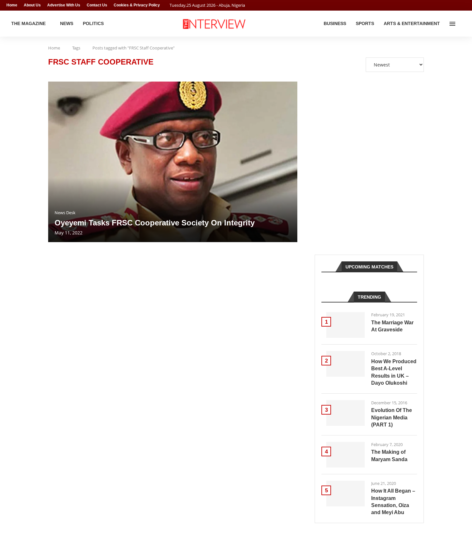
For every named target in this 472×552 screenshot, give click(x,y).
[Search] (462, 24)
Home (11, 5)
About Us (32, 5)
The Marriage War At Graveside (392, 326)
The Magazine (28, 23)
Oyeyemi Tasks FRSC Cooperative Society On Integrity (155, 222)
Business (335, 23)
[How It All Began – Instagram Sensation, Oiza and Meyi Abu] (345, 493)
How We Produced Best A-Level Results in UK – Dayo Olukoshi (393, 372)
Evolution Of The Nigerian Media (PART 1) (391, 417)
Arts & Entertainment (412, 23)
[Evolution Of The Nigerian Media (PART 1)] (345, 413)
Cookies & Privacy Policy (137, 5)
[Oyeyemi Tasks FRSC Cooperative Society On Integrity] (172, 162)
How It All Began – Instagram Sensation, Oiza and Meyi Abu (393, 501)
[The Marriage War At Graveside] (345, 325)
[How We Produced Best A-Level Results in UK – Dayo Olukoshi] (345, 364)
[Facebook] (451, 5)
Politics (93, 23)
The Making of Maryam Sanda (389, 455)
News (66, 23)
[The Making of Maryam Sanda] (345, 455)
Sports (365, 23)
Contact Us (97, 5)
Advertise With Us (63, 5)
